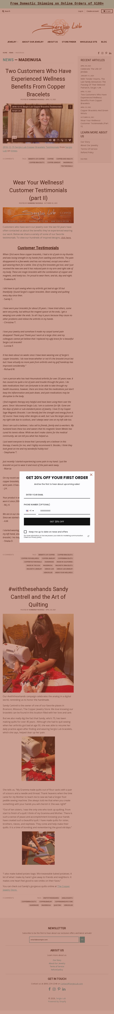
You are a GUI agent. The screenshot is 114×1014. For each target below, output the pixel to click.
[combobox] (30, 510)
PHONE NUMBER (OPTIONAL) (37, 504)
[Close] (91, 474)
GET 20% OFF (57, 521)
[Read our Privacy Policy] (88, 536)
